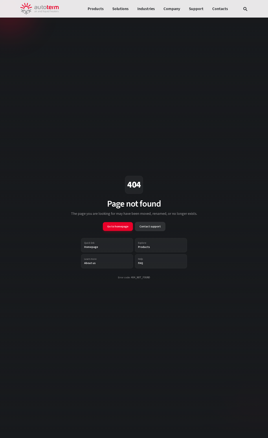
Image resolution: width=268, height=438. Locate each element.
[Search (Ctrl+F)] (245, 9)
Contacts (220, 9)
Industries (146, 9)
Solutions (120, 9)
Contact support (150, 226)
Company (172, 9)
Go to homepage (118, 226)
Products (96, 9)
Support (196, 9)
